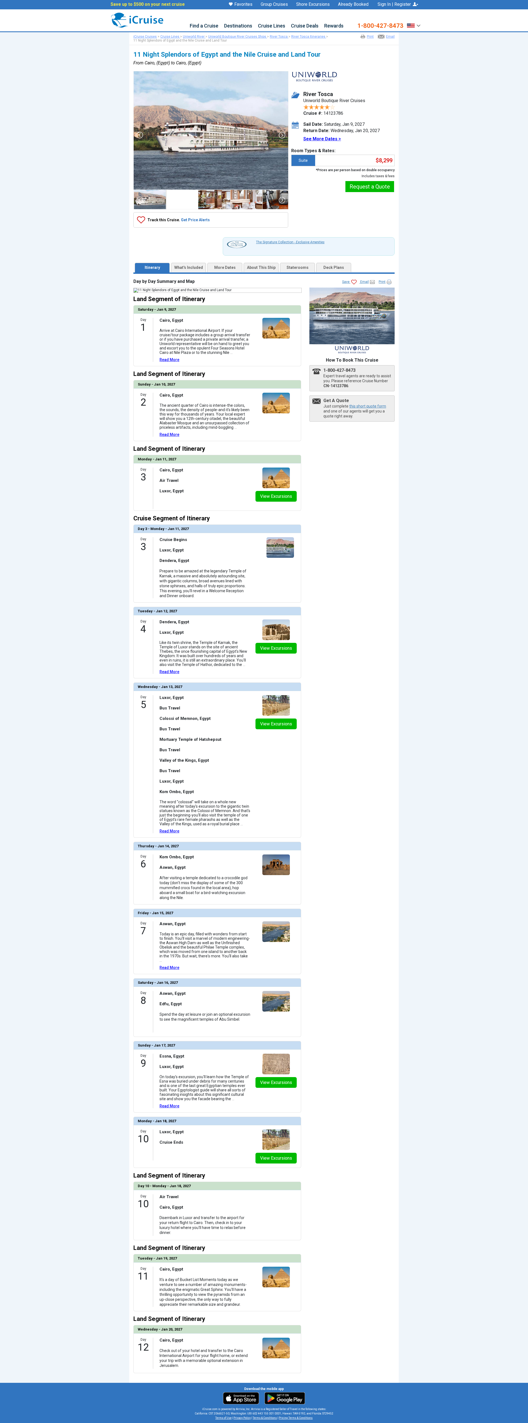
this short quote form (367, 406)
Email (390, 37)
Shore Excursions (313, 4)
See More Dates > (322, 138)
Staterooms (298, 267)
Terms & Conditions (265, 1417)
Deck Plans (333, 267)
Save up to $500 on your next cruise (148, 4)
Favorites (243, 4)
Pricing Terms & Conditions (296, 1417)
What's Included (188, 267)
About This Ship (261, 267)
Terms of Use (223, 1417)
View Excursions (276, 496)
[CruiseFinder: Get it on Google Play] (283, 1398)
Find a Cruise (204, 26)
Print (370, 37)
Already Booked (353, 4)
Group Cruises (274, 4)
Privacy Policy (242, 1417)
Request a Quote (370, 186)
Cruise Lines (271, 26)
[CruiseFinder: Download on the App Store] (242, 1398)
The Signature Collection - (290, 242)
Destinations (238, 26)
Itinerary (152, 267)
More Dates (225, 267)
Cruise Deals (304, 26)
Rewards (333, 26)
